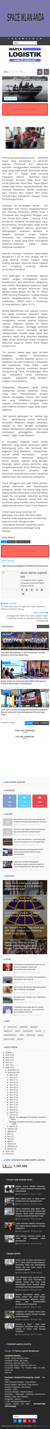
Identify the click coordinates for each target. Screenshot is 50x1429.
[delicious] (40, 38)
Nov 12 (13, 1102)
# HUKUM (11, 542)
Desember (12, 1070)
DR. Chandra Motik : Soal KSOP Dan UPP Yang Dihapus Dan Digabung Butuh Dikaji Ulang (24, 931)
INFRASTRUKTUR (10, 1035)
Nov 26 (13, 1082)
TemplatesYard (42, 1426)
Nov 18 (13, 1092)
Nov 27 (13, 1080)
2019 (7, 1151)
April (9, 1141)
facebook (44, 723)
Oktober (11, 1129)
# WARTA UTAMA (23, 542)
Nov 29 (13, 1075)
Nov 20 (13, 1087)
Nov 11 (13, 1105)
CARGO (17, 1031)
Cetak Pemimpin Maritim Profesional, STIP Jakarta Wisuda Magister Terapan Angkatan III (30, 1226)
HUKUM (38, 1031)
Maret (10, 1144)
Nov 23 (13, 1085)
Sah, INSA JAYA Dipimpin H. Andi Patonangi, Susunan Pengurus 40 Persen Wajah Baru (23, 653)
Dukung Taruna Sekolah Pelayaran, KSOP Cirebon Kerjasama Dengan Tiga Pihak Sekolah (30, 1188)
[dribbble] (26, 38)
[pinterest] (19, 38)
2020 (7, 1067)
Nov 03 (13, 1126)
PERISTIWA (6, 634)
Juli (9, 1134)
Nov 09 (13, 1110)
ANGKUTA (34, 1027)
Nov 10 (13, 1107)
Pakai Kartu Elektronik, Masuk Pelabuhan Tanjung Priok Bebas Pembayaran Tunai (23, 886)
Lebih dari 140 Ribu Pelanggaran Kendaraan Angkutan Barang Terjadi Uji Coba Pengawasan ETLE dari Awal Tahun (24, 712)
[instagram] (37, 38)
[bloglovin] (23, 38)
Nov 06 (13, 1115)
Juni (9, 1136)
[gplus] (16, 38)
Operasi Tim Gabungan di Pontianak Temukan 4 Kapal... (28, 1118)
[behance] (33, 38)
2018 (7, 1154)
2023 (7, 1060)
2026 (7, 1052)
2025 (7, 1055)
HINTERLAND (28, 1031)
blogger (28, 723)
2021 (7, 1065)
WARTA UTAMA (9, 1039)
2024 (7, 1057)
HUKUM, (35, 91)
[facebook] (9, 38)
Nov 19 (13, 1090)
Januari (10, 1148)
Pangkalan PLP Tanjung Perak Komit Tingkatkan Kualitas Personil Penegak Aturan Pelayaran (30, 1314)
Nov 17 (13, 1095)
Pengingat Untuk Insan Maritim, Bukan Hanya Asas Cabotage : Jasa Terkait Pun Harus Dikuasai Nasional (29, 1009)
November (12, 1072)
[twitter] (12, 38)
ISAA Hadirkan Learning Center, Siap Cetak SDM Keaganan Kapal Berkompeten (30, 1238)
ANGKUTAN (6, 691)
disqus (36, 723)
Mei (9, 1139)
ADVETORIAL (12, 1027)
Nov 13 (13, 1100)
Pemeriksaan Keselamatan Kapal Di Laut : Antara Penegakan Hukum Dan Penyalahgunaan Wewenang (30, 967)
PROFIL (40, 1035)
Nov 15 (13, 1097)
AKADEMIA (24, 1027)
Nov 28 (13, 1077)
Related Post (8, 627)
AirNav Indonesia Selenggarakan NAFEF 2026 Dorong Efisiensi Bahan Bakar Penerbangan (23, 682)
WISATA (20, 1039)
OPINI (21, 1035)
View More (44, 626)
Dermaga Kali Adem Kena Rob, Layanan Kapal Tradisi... (27, 1123)
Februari (11, 1146)
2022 (7, 1062)
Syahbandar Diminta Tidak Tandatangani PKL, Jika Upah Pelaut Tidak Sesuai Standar (21, 945)
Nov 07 (13, 1112)
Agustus (11, 1131)
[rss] (30, 38)
